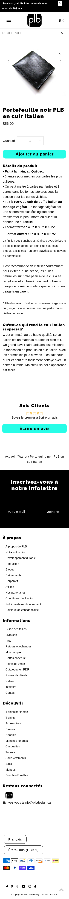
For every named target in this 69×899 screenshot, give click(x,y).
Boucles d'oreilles (16, 775)
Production (12, 563)
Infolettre (10, 686)
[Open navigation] (8, 20)
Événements (13, 575)
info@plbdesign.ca (38, 802)
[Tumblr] (16, 886)
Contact (10, 692)
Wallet (22, 456)
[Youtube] (23, 886)
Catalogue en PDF (17, 669)
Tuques (10, 752)
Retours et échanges (18, 646)
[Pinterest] (11, 886)
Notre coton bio (15, 552)
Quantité (9, 141)
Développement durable (20, 558)
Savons (10, 729)
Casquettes (12, 746)
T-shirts (10, 717)
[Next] (60, 61)
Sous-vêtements (15, 757)
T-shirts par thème (16, 711)
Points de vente (15, 663)
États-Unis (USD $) (23, 850)
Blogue (10, 569)
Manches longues (16, 740)
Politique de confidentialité (22, 609)
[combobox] (34, 33)
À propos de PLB (16, 546)
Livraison (11, 634)
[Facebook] (6, 886)
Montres (10, 769)
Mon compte (13, 652)
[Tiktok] (34, 886)
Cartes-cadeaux (15, 657)
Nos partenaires (15, 592)
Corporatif (11, 581)
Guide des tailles (16, 629)
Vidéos (9, 681)
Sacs (8, 763)
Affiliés (9, 586)
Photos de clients (16, 675)
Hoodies (10, 734)
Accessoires (13, 723)
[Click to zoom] (60, 54)
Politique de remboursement (23, 604)
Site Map (54, 894)
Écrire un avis (34, 428)
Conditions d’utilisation (19, 598)
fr (60, 3)
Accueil (10, 456)
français (15, 839)
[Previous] (9, 61)
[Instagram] (29, 886)
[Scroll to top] (61, 890)
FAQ (8, 640)
